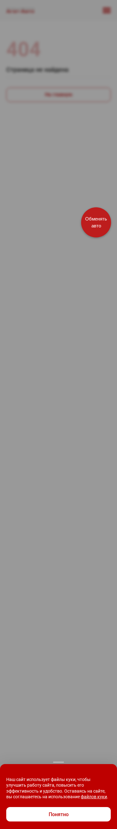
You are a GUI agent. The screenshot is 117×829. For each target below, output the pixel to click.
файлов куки (94, 796)
